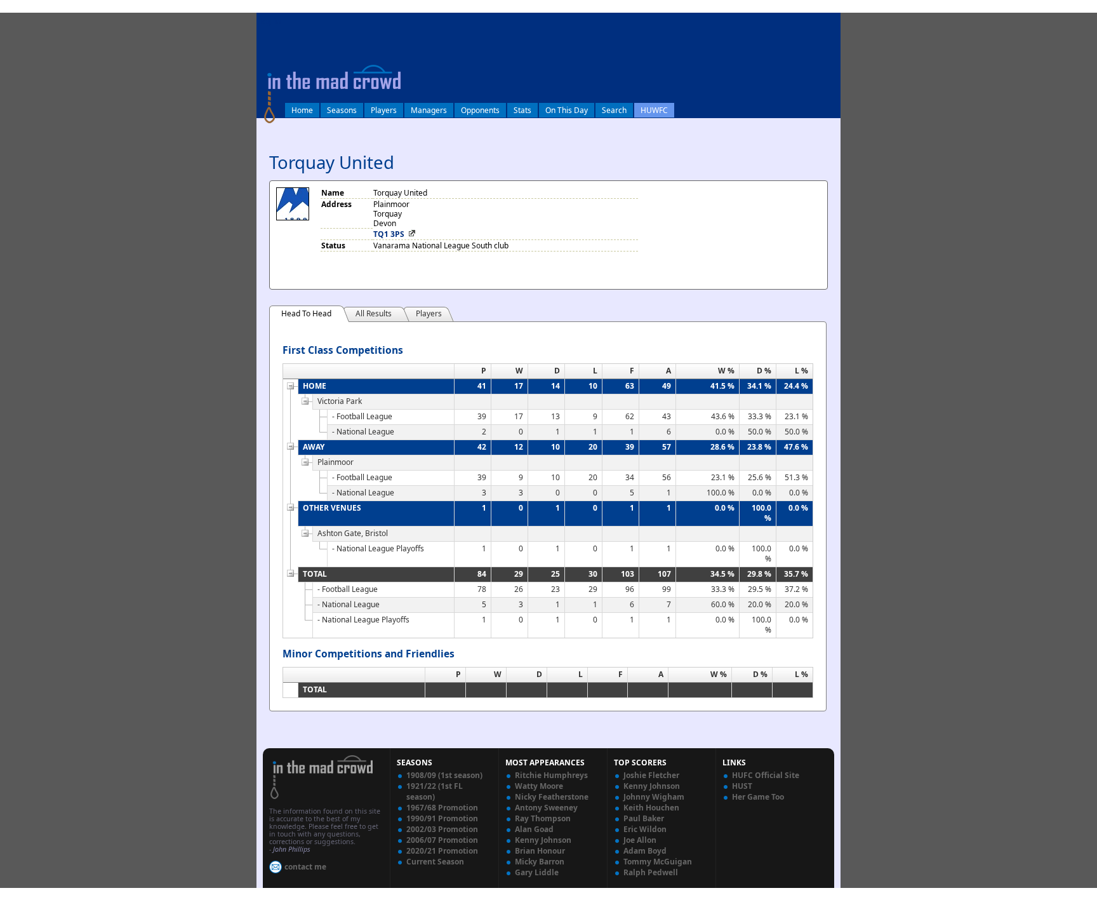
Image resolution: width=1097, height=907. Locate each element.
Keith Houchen (651, 807)
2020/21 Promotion (442, 850)
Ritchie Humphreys (551, 775)
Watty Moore (539, 786)
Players (384, 110)
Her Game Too (758, 796)
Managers (429, 110)
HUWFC (654, 110)
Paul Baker (643, 818)
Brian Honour (540, 850)
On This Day (566, 110)
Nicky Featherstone (551, 796)
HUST (742, 786)
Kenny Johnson (543, 840)
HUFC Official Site (765, 775)
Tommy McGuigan (657, 861)
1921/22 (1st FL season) (434, 791)
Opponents (480, 110)
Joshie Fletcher (651, 775)
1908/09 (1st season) (444, 775)
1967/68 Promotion (442, 807)
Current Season (435, 861)
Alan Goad (534, 829)
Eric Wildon (645, 829)
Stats (522, 110)
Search (614, 110)
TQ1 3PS (388, 234)
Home (302, 110)
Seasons (342, 110)
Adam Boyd (645, 850)
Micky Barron (539, 861)
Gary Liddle (537, 872)
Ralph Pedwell (650, 872)
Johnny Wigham (653, 796)
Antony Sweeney (546, 807)
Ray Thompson (543, 818)
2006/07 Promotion (442, 840)
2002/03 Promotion (442, 829)
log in (270, 21)
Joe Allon (639, 840)
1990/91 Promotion (442, 818)
